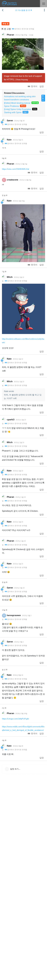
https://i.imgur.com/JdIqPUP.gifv (15, 719)
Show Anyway (22, 79)
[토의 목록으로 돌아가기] (2, 10)
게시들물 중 (22, 10)
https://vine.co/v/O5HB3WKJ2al (15, 169)
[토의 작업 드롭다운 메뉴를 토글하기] (44, 10)
